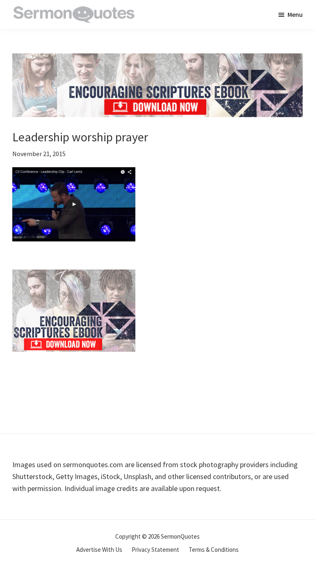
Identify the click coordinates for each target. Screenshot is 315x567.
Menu (295, 14)
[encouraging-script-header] (157, 59)
